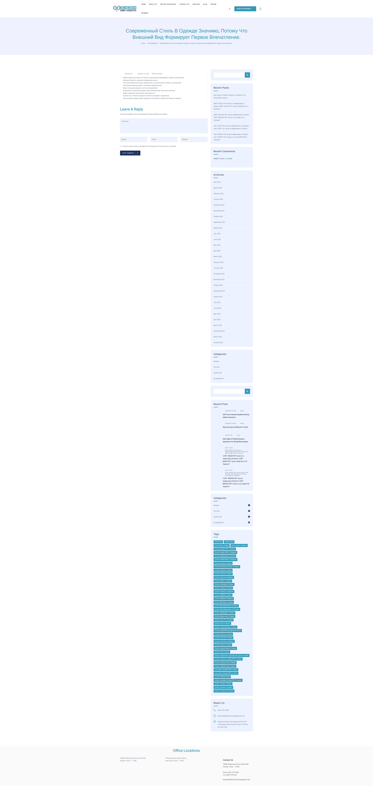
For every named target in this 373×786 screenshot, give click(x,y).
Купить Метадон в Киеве (224, 602)
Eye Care (217, 367)
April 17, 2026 (228, 447)
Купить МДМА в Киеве (223, 595)
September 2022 (219, 331)
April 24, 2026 (228, 435)
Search (247, 75)
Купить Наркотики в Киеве (224, 616)
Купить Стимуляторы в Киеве (225, 627)
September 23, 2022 (230, 410)
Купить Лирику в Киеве (223, 588)
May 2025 (217, 245)
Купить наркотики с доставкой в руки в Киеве (231, 655)
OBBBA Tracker (219, 159)
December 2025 (219, 205)
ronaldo (229, 159)
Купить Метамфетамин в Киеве (226, 606)
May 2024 (217, 314)
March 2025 (218, 257)
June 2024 (217, 308)
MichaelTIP (129, 73)
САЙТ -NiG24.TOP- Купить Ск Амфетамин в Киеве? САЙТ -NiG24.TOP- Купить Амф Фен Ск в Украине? (231, 106)
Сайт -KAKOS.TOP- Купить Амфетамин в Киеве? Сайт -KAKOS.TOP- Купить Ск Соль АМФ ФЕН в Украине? (231, 137)
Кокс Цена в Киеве (222, 545)
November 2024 (219, 279)
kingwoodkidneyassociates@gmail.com (236, 779)
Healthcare (218, 542)
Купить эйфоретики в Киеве (225, 666)
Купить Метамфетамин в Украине (227, 609)
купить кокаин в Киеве (223, 684)
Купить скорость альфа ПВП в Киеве (228, 659)
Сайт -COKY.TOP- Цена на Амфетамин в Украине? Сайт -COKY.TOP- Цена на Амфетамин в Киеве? (231, 127)
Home (143, 43)
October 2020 (218, 342)
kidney (242, 410)
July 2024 (217, 302)
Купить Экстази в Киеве (223, 638)
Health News (229, 542)
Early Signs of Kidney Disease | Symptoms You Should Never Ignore (230, 96)
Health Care (218, 373)
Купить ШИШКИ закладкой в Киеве (228, 630)
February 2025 (219, 262)
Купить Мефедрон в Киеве (224, 613)
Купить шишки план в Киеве (225, 662)
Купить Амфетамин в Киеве (225, 556)
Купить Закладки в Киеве (224, 584)
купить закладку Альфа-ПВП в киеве (228, 680)
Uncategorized (153, 43)
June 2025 (217, 239)
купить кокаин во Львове (224, 691)
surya (238, 435)
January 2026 (218, 199)
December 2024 (219, 274)
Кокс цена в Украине (239, 545)
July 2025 (217, 234)
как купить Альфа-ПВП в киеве (226, 673)
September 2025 (219, 222)
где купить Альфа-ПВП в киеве (226, 670)
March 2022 (218, 337)
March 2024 (218, 325)
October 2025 (218, 216)
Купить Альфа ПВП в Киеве (225, 549)
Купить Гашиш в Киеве (223, 570)
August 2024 (218, 297)
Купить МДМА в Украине (224, 598)
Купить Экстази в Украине (224, 641)
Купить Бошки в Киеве (223, 563)
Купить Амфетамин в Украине (225, 559)
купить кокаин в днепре (223, 687)
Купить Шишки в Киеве (223, 634)
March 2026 (218, 188)
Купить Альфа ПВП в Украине (225, 552)
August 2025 (218, 228)
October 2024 (218, 285)
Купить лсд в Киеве (222, 652)
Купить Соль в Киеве (222, 623)
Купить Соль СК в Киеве (224, 620)
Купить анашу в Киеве (223, 645)
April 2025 (217, 251)
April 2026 (217, 182)
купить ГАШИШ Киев (222, 677)
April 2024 (217, 320)
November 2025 (219, 211)
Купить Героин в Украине (224, 577)
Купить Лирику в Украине (224, 591)
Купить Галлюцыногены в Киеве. (227, 567)
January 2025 (218, 268)
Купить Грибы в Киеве (223, 581)
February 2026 (219, 193)
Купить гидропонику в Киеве (225, 648)
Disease (216, 361)
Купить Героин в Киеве (223, 574)
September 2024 (219, 291)
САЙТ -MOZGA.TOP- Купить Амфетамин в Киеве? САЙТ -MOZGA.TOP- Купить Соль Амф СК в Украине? (231, 117)
